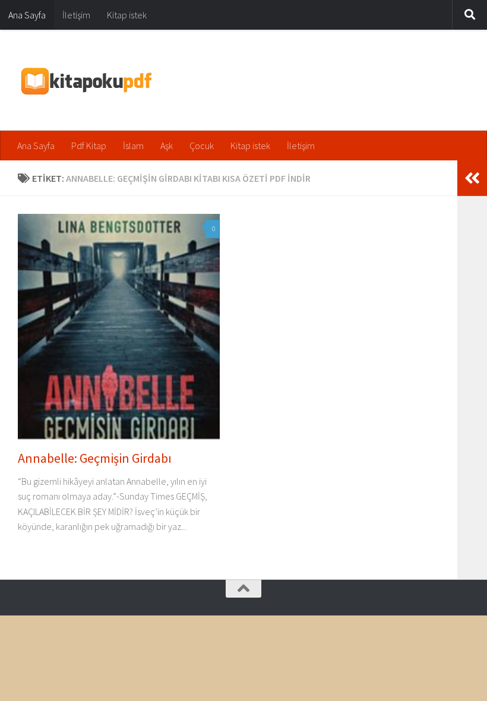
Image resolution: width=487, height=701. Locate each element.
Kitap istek (127, 15)
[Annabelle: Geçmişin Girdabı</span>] (119, 326)
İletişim (76, 15)
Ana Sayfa (27, 15)
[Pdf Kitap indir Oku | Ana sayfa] (85, 80)
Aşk (166, 145)
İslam (133, 145)
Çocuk (201, 145)
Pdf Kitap (88, 145)
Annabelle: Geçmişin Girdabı (95, 458)
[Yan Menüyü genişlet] (472, 178)
